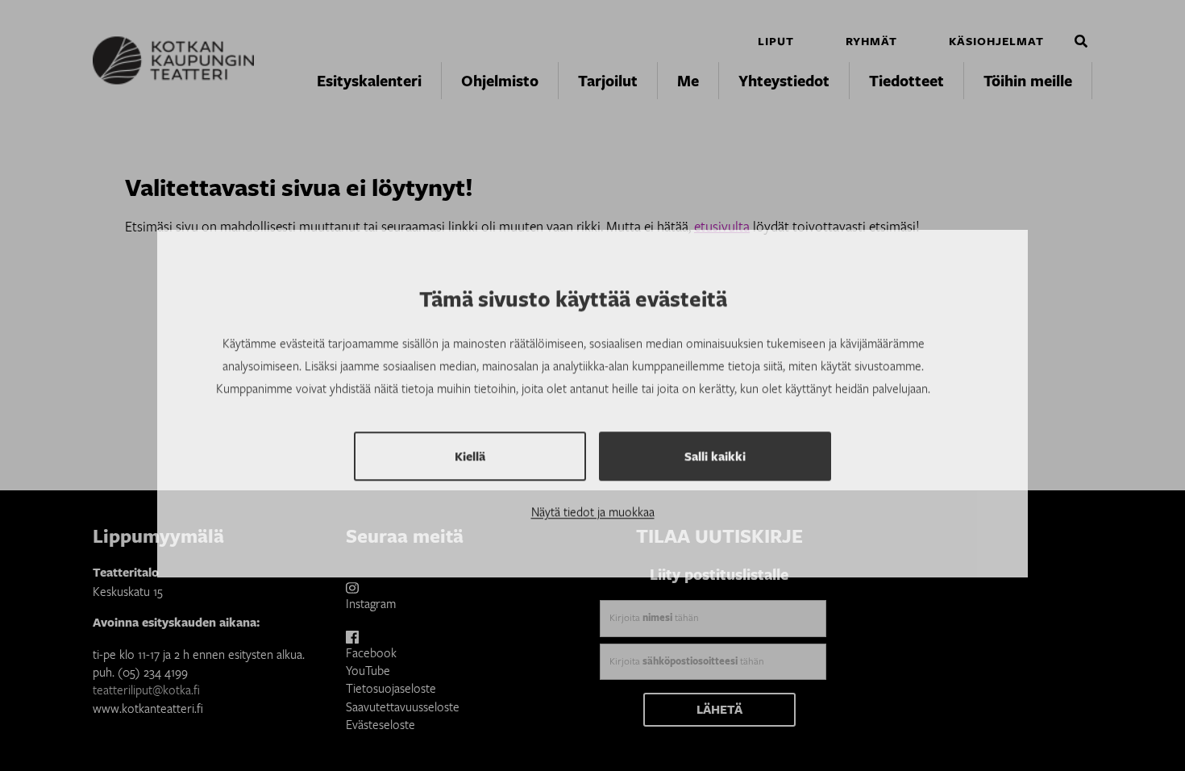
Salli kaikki (715, 438)
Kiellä (470, 438)
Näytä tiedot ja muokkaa (593, 494)
